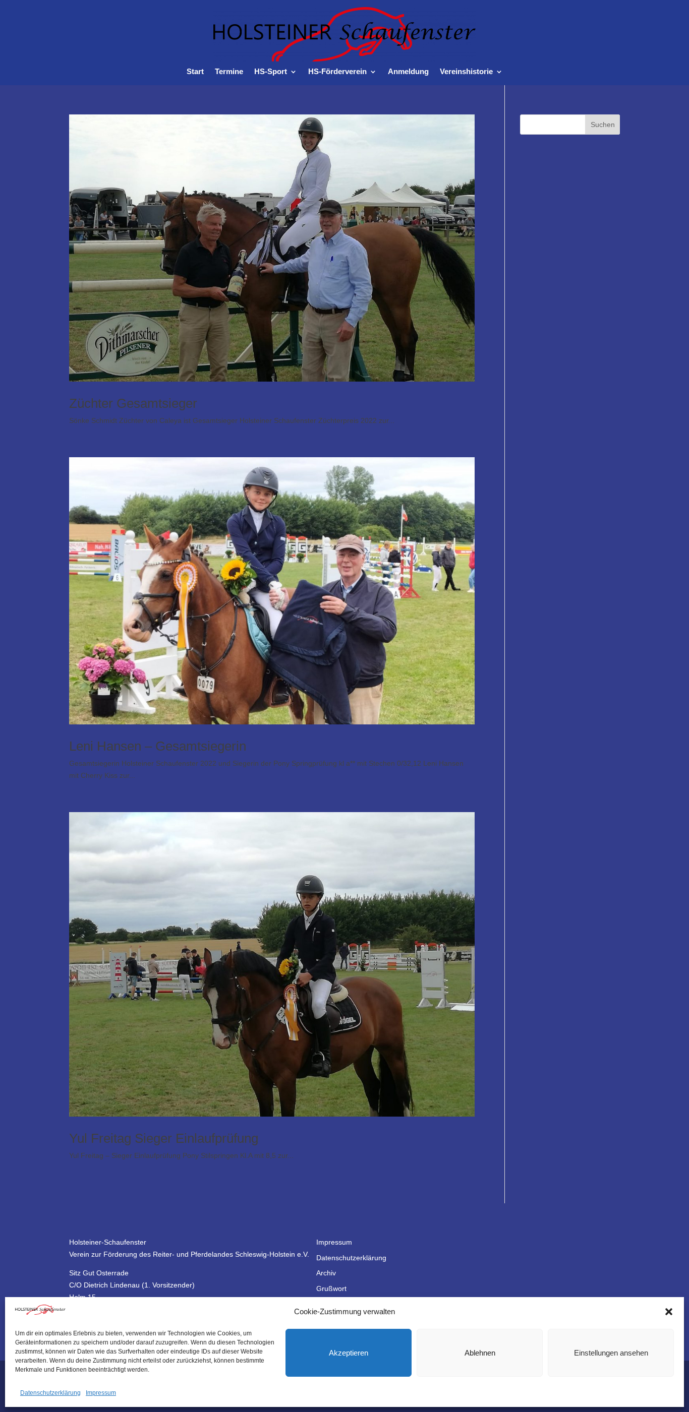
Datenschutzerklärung (50, 1392)
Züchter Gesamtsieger (133, 403)
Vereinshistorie (466, 72)
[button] (669, 1312)
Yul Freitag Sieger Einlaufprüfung (163, 1138)
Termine (229, 72)
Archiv (326, 1273)
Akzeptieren (348, 1352)
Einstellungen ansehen (611, 1352)
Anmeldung (408, 72)
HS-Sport (270, 72)
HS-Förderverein (337, 72)
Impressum (101, 1392)
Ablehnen (480, 1352)
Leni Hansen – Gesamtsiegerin (157, 746)
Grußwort (331, 1288)
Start (195, 72)
